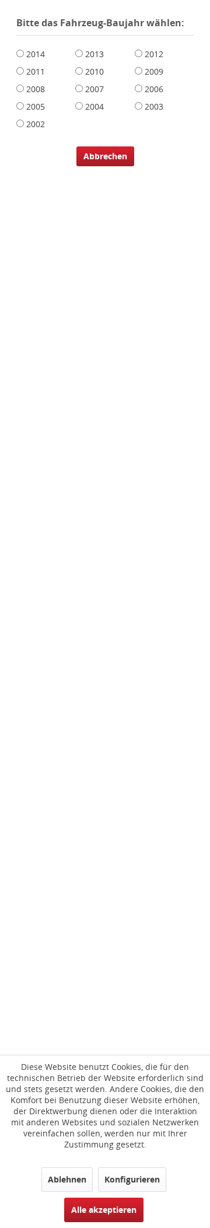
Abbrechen (105, 156)
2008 (35, 89)
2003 (154, 106)
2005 (35, 106)
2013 (94, 54)
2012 (154, 54)
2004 (94, 106)
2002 (35, 124)
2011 (35, 71)
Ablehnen (67, 1179)
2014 (35, 54)
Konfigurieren (132, 1179)
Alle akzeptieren (103, 1209)
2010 (94, 71)
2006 (154, 89)
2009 (154, 71)
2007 (94, 89)
